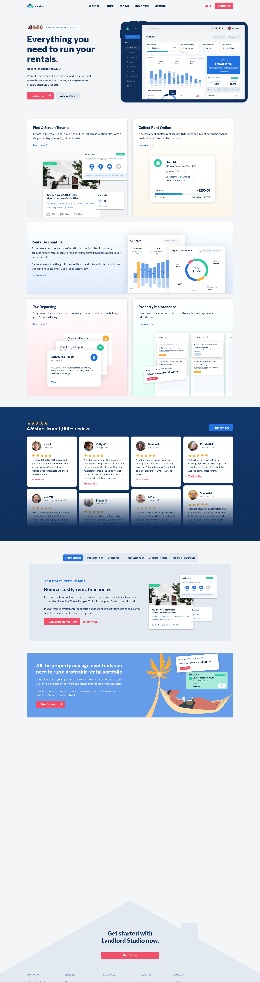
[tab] (73, 558)
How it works (142, 5)
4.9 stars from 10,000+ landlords (62, 27)
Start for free (48, 704)
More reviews (221, 427)
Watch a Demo (67, 95)
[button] (95, 6)
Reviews (124, 5)
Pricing (109, 5)
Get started (224, 5)
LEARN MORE (90, 621)
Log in (207, 5)
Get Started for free (59, 621)
